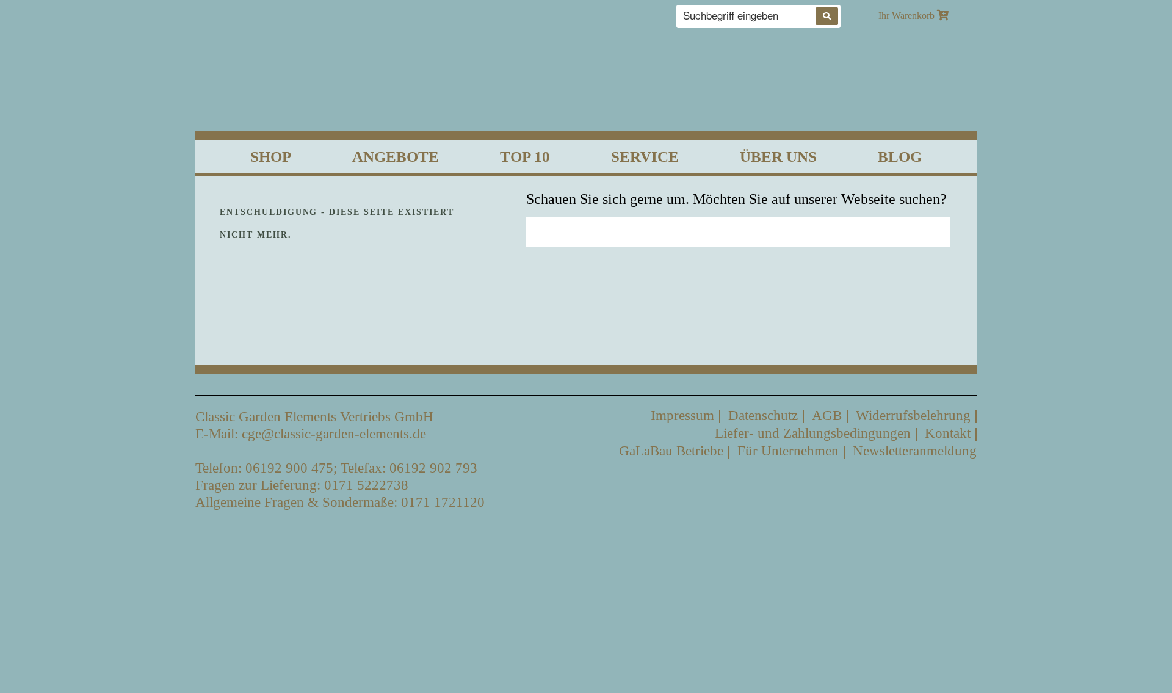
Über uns (778, 156)
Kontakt (948, 433)
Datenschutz (763, 415)
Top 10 (525, 156)
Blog (900, 156)
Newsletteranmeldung (915, 451)
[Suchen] (827, 16)
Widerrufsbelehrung (913, 415)
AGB (827, 415)
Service (645, 156)
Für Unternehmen (788, 451)
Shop (270, 156)
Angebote (395, 156)
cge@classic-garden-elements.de (334, 433)
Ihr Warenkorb (907, 15)
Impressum (682, 415)
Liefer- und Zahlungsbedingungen (813, 433)
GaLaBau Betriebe (671, 451)
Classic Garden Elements (586, 76)
